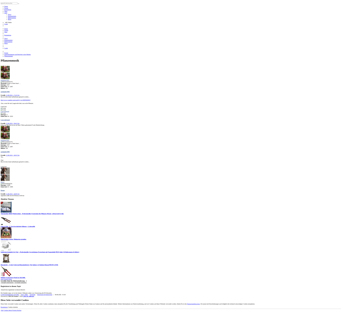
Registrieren (7, 9)
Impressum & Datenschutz (44, 294)
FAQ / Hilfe (24, 294)
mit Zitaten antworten (20, 282)
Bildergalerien (12, 18)
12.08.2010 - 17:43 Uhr (12, 95)
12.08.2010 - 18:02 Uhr (12, 123)
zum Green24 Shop (6, 279)
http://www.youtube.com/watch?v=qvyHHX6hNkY (16, 100)
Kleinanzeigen (12, 16)
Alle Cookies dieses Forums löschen (11, 310)
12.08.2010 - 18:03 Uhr (12, 155)
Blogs (9, 19)
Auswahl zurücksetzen (7, 282)
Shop (5, 11)
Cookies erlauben (13, 307)
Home (6, 6)
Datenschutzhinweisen (193, 304)
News (9, 14)
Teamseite (32, 294)
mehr (5, 13)
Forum (6, 8)
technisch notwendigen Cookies (239, 304)
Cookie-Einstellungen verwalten (10, 294)
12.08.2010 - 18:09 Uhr (12, 194)
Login (6, 24)
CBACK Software (28, 296)
